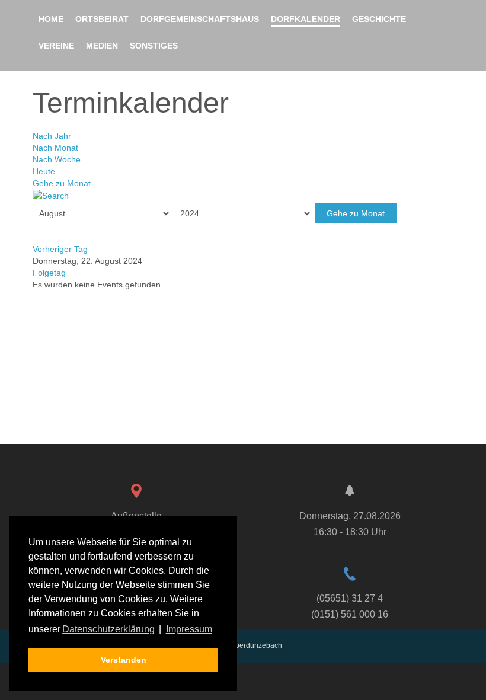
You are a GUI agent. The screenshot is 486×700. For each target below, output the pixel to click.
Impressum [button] (189, 629)
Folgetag (49, 272)
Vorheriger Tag (60, 249)
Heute (44, 171)
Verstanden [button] (123, 659)
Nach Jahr (52, 135)
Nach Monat (55, 147)
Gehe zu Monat (62, 183)
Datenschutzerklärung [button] (108, 629)
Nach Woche (57, 159)
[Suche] (51, 195)
